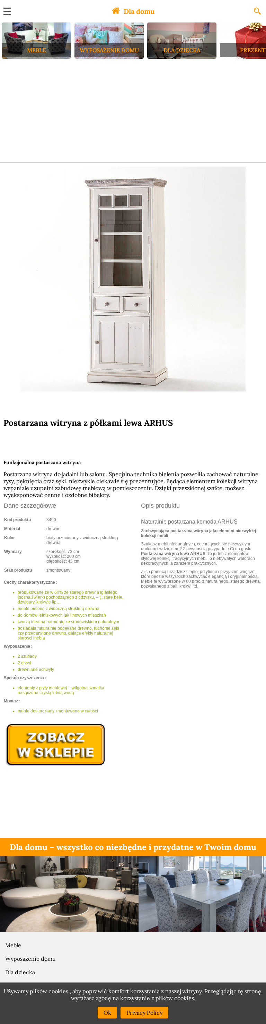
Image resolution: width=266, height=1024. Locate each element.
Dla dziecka (20, 972)
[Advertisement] (133, 110)
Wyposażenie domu (30, 958)
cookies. (184, 998)
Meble (13, 945)
